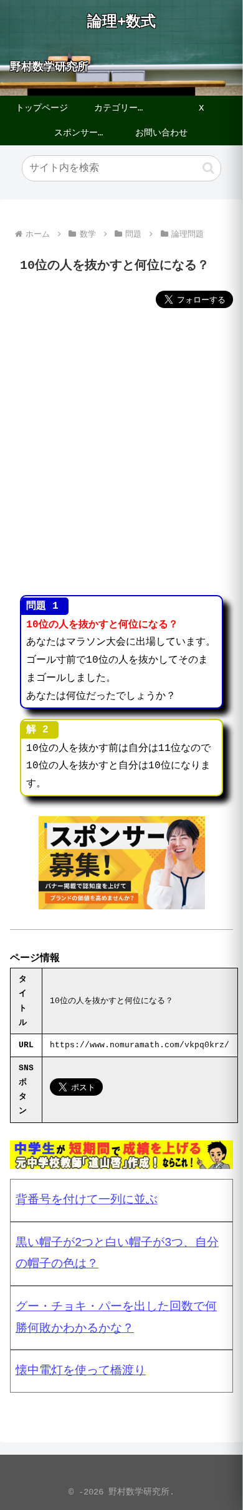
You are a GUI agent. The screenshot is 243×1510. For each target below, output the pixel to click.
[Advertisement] (121, 453)
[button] (208, 168)
